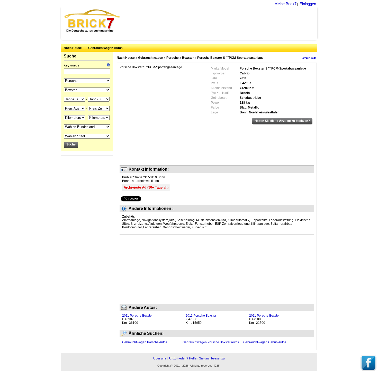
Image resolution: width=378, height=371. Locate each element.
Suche (70, 56)
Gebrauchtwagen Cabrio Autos (264, 342)
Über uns (159, 358)
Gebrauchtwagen (150, 58)
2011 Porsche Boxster (137, 315)
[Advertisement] (221, 23)
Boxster (188, 58)
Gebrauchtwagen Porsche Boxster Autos (211, 342)
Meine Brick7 (285, 4)
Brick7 (92, 19)
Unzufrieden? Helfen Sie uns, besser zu (197, 358)
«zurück (309, 58)
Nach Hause (73, 48)
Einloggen (308, 4)
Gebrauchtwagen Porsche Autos (144, 342)
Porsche (172, 58)
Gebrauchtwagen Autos (105, 48)
